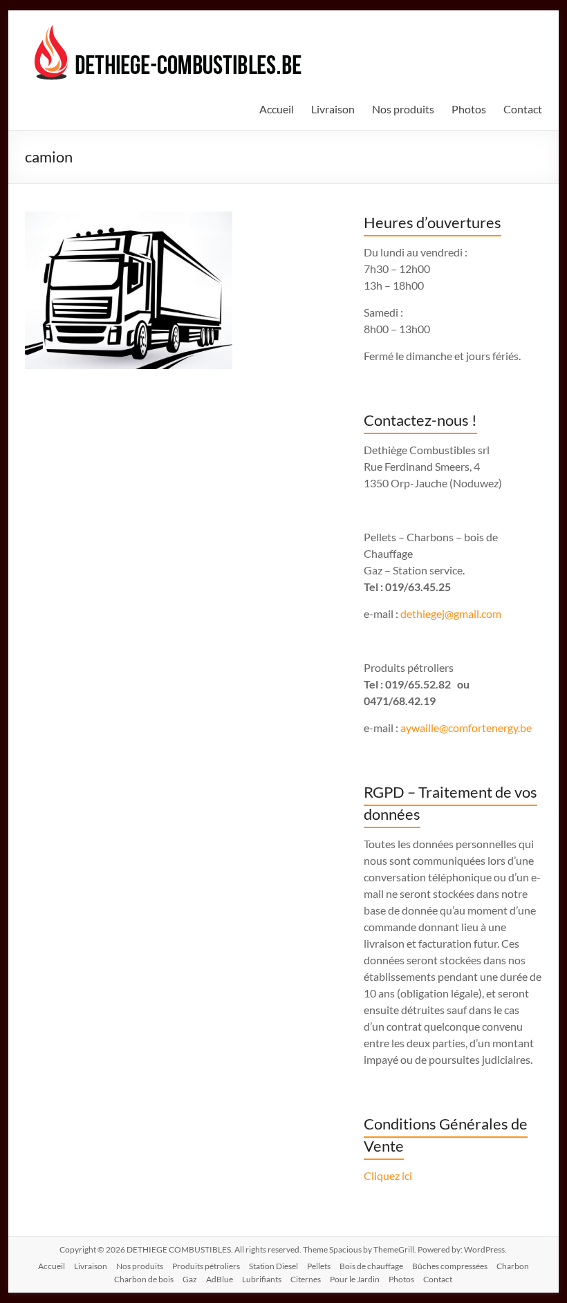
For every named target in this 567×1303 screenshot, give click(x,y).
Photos (469, 108)
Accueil (276, 108)
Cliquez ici (388, 1175)
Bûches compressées (449, 1266)
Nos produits (403, 108)
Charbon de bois (144, 1279)
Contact (522, 108)
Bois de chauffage (371, 1266)
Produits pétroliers (206, 1266)
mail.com (480, 613)
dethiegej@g (429, 613)
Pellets (319, 1266)
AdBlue (219, 1279)
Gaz (190, 1279)
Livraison (333, 108)
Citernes (305, 1279)
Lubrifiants (261, 1279)
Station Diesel (273, 1266)
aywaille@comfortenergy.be (466, 727)
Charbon (512, 1266)
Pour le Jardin (355, 1279)
